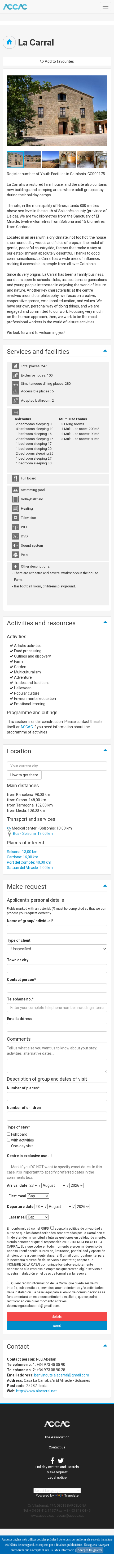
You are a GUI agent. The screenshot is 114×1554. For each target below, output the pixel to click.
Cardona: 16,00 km (22, 857)
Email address (19, 1019)
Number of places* (23, 1088)
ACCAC (26, 727)
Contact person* (21, 979)
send (57, 1326)
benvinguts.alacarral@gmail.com (61, 1375)
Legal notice (57, 1477)
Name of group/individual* (30, 921)
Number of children (24, 1108)
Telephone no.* (20, 999)
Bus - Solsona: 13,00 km (32, 833)
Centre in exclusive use (27, 1156)
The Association (57, 1437)
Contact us (57, 1447)
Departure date (20, 1206)
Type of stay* (18, 1127)
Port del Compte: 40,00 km (29, 862)
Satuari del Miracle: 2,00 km (30, 868)
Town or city (17, 960)
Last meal (17, 1217)
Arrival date (17, 1185)
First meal (17, 1196)
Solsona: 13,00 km (22, 852)
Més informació (64, 1550)
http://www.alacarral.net (36, 1391)
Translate (71, 1495)
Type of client (18, 940)
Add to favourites (59, 61)
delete (57, 1317)
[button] (33, 160)
